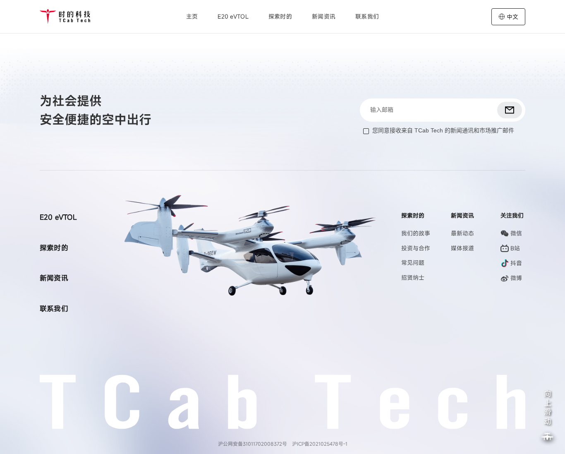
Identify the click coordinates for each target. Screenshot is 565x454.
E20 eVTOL (233, 16)
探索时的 (54, 247)
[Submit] (509, 110)
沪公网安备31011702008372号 (252, 443)
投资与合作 (415, 248)
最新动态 (462, 233)
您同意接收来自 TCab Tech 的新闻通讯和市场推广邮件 (443, 130)
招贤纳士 (412, 277)
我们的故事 (415, 233)
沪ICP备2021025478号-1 (319, 443)
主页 (192, 16)
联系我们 (367, 16)
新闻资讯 (323, 16)
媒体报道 (462, 248)
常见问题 (412, 263)
